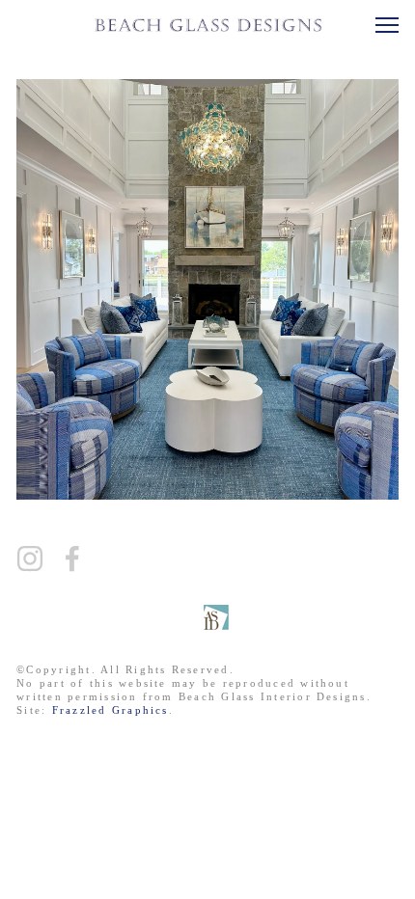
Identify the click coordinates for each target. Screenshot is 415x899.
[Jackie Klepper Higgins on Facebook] (72, 558)
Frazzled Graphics (110, 710)
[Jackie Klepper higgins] (29, 558)
